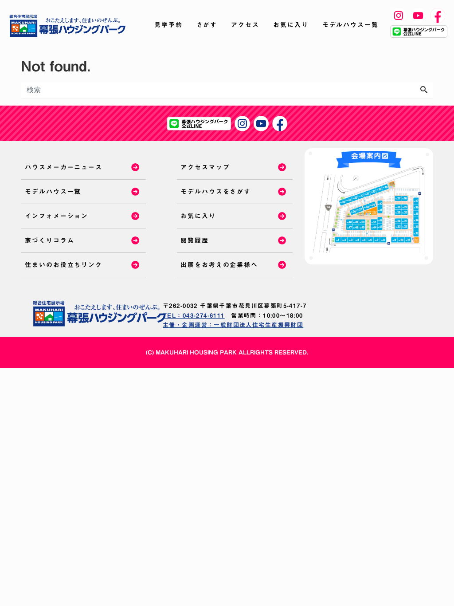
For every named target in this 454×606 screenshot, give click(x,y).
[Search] (424, 90)
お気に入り (291, 25)
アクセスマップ (205, 167)
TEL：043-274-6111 (194, 316)
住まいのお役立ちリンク (63, 265)
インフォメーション (56, 216)
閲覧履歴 (194, 240)
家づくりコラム (49, 240)
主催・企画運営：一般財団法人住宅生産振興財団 (233, 325)
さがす (207, 25)
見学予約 (168, 25)
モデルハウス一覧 (350, 25)
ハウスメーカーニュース (63, 167)
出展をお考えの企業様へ (219, 265)
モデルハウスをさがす (215, 192)
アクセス (245, 25)
